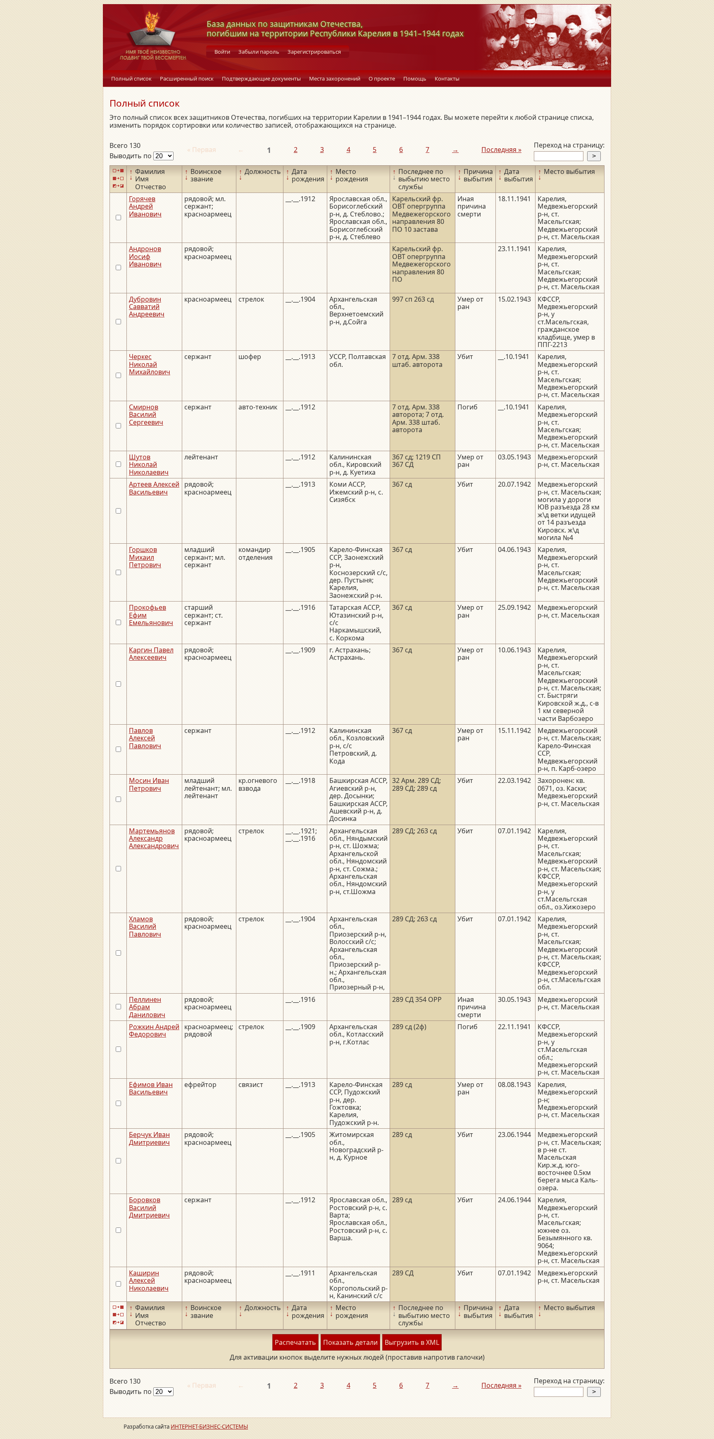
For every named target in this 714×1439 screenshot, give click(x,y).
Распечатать (295, 1342)
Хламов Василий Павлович (145, 926)
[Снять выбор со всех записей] (118, 178)
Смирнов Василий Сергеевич (146, 414)
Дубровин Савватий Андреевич (146, 307)
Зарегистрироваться (314, 51)
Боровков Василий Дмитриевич (149, 1207)
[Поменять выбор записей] (118, 186)
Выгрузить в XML (412, 1342)
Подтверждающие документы (261, 78)
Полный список (131, 78)
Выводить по (131, 155)
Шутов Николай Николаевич (149, 464)
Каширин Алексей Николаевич (149, 1280)
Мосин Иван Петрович (149, 784)
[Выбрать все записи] (118, 171)
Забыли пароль (258, 51)
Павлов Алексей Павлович (145, 738)
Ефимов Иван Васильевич (151, 1088)
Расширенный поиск (187, 78)
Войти (222, 51)
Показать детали (350, 1342)
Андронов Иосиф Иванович (145, 256)
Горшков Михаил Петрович (145, 557)
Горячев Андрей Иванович (145, 206)
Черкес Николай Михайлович (149, 364)
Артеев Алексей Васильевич (154, 488)
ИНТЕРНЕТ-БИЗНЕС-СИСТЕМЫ (209, 1426)
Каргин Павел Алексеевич (151, 653)
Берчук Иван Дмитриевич (149, 1138)
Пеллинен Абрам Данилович (147, 1007)
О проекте (382, 78)
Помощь (414, 78)
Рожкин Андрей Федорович (154, 1030)
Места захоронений (334, 78)
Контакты (447, 78)
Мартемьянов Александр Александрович (154, 838)
